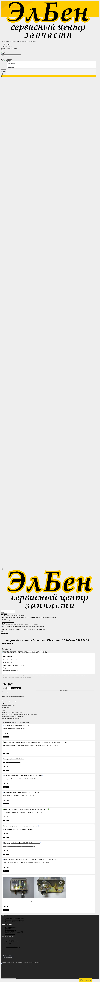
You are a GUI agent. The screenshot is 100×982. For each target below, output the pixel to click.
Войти (4, 614)
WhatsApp (8, 943)
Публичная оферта (10, 930)
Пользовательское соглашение (14, 932)
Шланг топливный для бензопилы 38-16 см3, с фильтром (18, 795)
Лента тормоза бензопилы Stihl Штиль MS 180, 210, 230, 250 (19, 778)
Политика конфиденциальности (14, 931)
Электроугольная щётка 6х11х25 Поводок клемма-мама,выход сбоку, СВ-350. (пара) (26, 862)
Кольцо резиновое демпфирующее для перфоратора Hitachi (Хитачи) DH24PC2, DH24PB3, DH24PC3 (30, 745)
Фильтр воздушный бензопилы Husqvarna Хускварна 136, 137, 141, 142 (22, 812)
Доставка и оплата (10, 927)
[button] (85, 980)
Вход (8, 61)
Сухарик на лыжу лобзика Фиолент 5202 (14, 728)
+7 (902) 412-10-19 (11, 940)
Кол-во (4, 688)
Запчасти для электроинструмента (15, 918)
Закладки (10, 66)
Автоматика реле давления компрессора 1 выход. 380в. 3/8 (19, 901)
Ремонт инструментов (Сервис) (14, 921)
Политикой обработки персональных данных (42, 617)
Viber (7, 945)
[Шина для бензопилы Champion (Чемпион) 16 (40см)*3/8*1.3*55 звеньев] (24, 651)
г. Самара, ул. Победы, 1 (13, 947)
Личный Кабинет (10, 934)
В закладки (6, 692)
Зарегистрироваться (18, 615)
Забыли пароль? (6, 615)
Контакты (8, 928)
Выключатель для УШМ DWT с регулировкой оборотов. (18, 829)
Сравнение (10, 67)
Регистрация (11, 63)
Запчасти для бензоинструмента (14, 920)
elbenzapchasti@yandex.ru (13, 941)
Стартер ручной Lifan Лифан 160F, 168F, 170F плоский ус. (19, 846)
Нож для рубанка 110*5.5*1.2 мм (11, 762)
